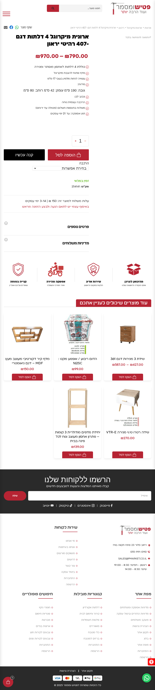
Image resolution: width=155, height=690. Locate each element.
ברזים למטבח (91, 638)
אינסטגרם (84, 506)
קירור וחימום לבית (89, 613)
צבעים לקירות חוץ (40, 632)
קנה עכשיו (24, 154)
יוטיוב (46, 506)
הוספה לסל (65, 154)
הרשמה (70, 584)
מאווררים (94, 626)
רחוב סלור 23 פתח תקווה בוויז (130, 545)
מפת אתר (143, 645)
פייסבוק (105, 506)
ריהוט (121, 28)
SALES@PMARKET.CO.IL (132, 558)
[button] (151, 661)
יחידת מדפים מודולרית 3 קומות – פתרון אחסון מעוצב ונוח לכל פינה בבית (77, 436)
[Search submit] (53, 8)
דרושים (71, 559)
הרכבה (84, 163)
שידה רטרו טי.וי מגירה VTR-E (127, 432)
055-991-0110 (138, 552)
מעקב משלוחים (140, 620)
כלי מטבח (93, 632)
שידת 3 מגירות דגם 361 (128, 359)
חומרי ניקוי (44, 607)
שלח (15, 495)
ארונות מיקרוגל (134, 28)
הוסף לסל (125, 377)
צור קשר (70, 566)
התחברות (69, 578)
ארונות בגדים (43, 626)
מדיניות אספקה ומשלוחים (134, 607)
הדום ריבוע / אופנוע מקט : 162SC (77, 361)
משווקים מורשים (66, 553)
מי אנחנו (70, 541)
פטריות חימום (42, 613)
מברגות (46, 620)
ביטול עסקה (68, 572)
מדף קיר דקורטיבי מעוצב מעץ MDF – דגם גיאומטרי (27, 361)
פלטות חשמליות (90, 620)
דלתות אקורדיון (91, 607)
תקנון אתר (143, 632)
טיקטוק (64, 506)
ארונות (148, 28)
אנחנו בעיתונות (66, 547)
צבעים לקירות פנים (39, 638)
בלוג (146, 638)
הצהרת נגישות (141, 626)
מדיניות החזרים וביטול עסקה (133, 613)
